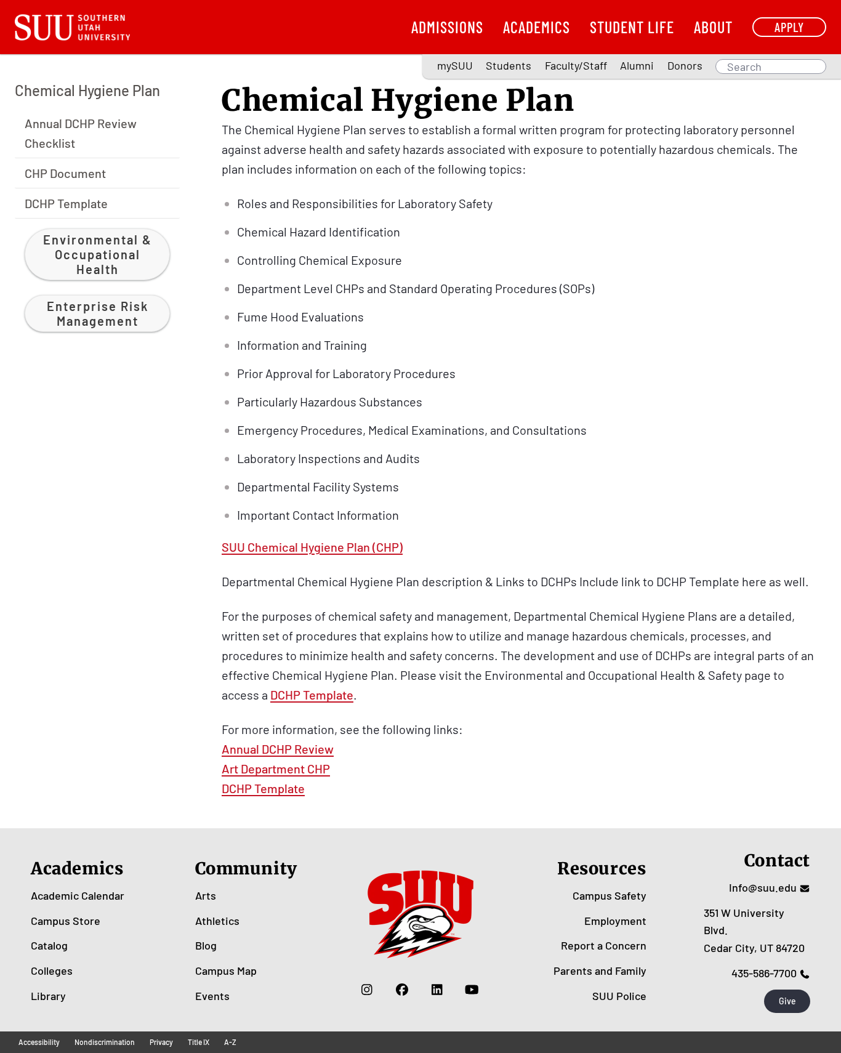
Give (787, 1001)
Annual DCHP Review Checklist (81, 132)
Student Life (632, 26)
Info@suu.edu (763, 887)
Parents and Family (599, 970)
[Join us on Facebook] (401, 989)
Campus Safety (609, 895)
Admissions (447, 26)
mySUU (455, 65)
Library (48, 996)
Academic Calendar (77, 895)
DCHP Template (66, 202)
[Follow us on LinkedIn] (437, 989)
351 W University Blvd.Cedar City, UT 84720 (754, 930)
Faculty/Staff (576, 65)
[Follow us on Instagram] (366, 989)
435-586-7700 (764, 973)
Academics (536, 26)
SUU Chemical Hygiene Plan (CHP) (312, 546)
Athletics (217, 920)
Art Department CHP (276, 768)
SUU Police (619, 996)
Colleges (52, 970)
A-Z (230, 1042)
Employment (615, 920)
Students (508, 65)
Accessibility (39, 1042)
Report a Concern (603, 945)
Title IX (198, 1042)
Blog (206, 945)
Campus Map (226, 970)
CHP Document (65, 172)
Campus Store (65, 920)
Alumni (637, 65)
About (713, 26)
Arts (205, 895)
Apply (789, 26)
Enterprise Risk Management (97, 313)
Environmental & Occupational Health (97, 254)
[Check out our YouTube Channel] (472, 989)
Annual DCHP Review (278, 748)
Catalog (49, 945)
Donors (684, 65)
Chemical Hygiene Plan (87, 90)
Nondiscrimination (104, 1042)
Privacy (161, 1042)
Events (212, 996)
